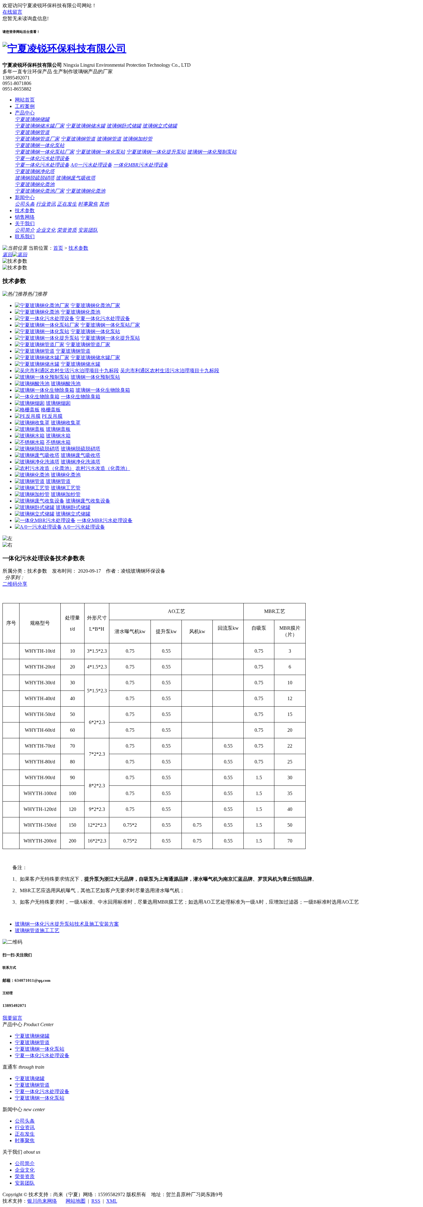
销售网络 (25, 217)
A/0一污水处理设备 (91, 165)
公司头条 (25, 204)
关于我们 (25, 223)
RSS (95, 1201)
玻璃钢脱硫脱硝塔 (35, 178)
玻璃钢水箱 (58, 435)
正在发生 (67, 204)
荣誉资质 (67, 230)
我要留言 (12, 1018)
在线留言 (12, 12)
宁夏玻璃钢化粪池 (35, 184)
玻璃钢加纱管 (137, 138)
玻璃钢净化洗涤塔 (80, 461)
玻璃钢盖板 (58, 429)
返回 (7, 254)
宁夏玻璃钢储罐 (32, 119)
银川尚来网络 (42, 1201)
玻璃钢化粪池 (66, 474)
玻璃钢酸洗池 (66, 383)
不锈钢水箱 (58, 442)
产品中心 (25, 112)
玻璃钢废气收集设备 (88, 500)
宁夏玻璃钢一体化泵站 (39, 145)
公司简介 (25, 230)
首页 (58, 248)
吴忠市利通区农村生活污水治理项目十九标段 (169, 370)
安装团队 (88, 230)
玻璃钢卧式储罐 (124, 125)
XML (111, 1201)
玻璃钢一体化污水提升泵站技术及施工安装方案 (67, 924)
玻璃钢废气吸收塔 (75, 178)
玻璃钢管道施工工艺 (37, 930)
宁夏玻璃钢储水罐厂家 (39, 125)
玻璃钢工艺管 (66, 487)
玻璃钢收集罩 (66, 422)
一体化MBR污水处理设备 (140, 165)
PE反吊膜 (52, 416)
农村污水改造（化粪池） (103, 468)
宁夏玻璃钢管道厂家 (37, 138)
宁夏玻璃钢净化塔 (35, 171)
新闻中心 (25, 197)
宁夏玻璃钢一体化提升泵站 (156, 151)
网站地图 (75, 1201)
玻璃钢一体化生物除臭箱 (103, 390)
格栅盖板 (51, 409)
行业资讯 (46, 204)
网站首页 (25, 99)
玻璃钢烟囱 (58, 403)
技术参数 (25, 210)
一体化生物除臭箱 (80, 396)
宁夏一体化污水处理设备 (42, 158)
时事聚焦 (88, 204)
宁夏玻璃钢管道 (32, 132)
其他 (104, 204)
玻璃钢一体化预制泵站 (212, 151)
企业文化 (46, 230)
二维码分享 (14, 584)
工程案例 (25, 106)
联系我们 (25, 236)
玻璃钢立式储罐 (159, 125)
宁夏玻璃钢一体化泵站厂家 (44, 151)
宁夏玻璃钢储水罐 (85, 125)
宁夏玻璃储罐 (30, 1078)
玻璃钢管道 (109, 138)
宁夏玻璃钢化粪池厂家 (39, 191)
